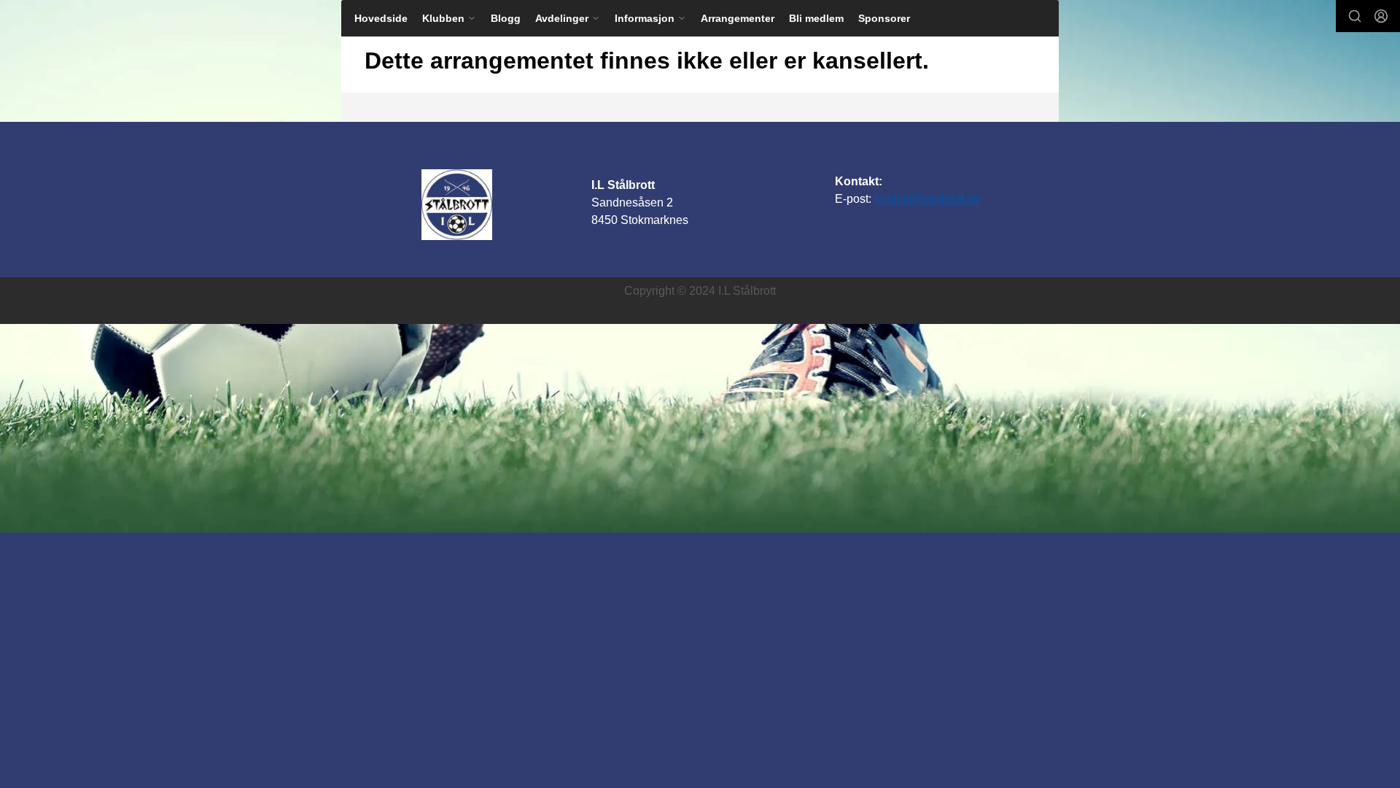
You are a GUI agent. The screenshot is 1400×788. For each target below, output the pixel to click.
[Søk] (1355, 16)
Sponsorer (884, 18)
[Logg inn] (1381, 16)
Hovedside (381, 18)
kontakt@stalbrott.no (927, 199)
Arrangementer (737, 18)
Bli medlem (816, 18)
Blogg (506, 18)
